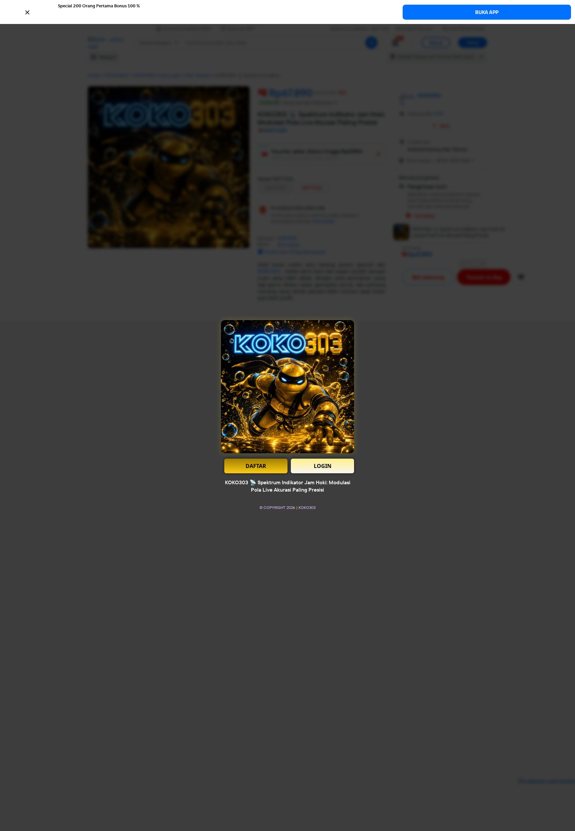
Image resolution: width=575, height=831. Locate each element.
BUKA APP (486, 12)
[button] (287, 11)
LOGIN (322, 466)
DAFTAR (256, 466)
